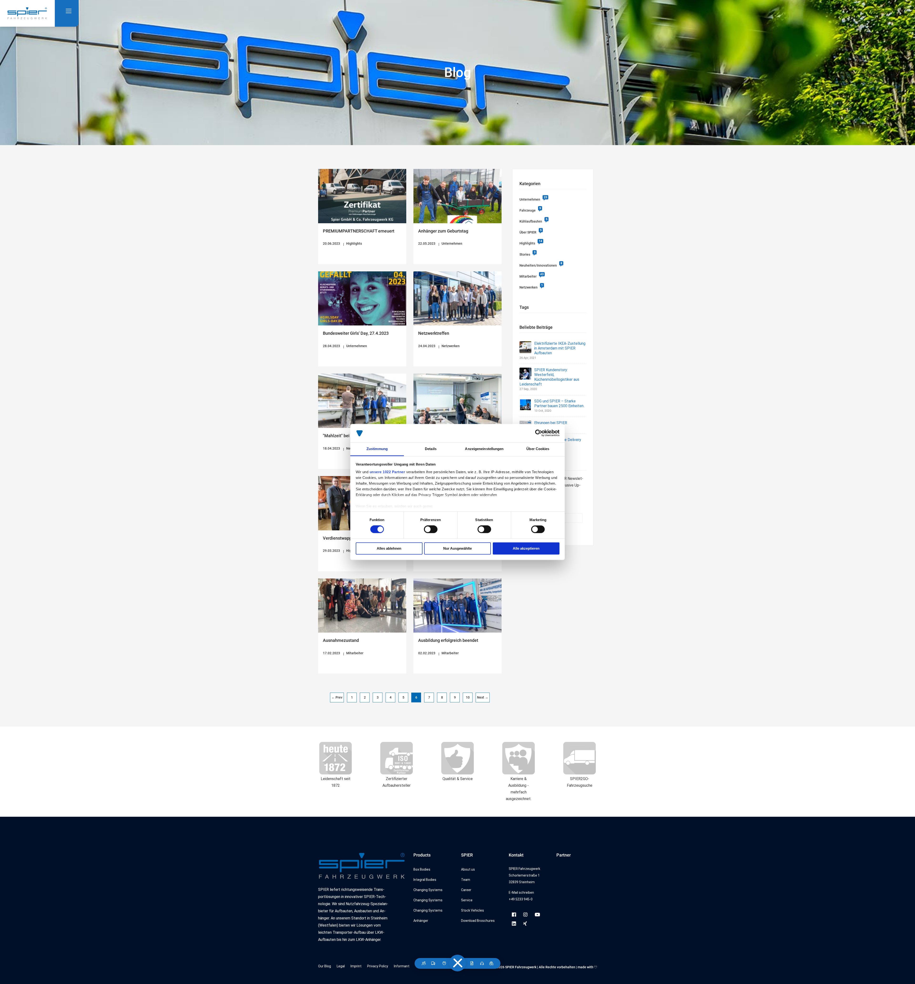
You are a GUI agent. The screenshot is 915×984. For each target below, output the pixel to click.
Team (465, 880)
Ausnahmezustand (341, 640)
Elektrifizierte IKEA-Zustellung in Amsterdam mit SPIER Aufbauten (559, 348)
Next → (482, 697)
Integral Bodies (424, 880)
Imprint (356, 966)
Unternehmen (452, 243)
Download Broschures (478, 921)
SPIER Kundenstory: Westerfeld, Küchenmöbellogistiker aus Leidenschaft (549, 377)
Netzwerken (451, 346)
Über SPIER (527, 232)
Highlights (354, 243)
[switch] (430, 529)
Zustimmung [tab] (377, 449)
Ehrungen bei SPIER (550, 423)
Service (467, 900)
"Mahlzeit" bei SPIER (342, 435)
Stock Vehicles (472, 910)
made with (586, 967)
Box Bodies (421, 869)
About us (468, 869)
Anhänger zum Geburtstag (443, 230)
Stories (524, 254)
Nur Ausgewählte (457, 548)
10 (468, 697)
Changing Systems (427, 890)
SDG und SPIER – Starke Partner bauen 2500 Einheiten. (559, 403)
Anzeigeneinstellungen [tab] (484, 449)
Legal (341, 966)
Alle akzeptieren (526, 548)
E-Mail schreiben (521, 892)
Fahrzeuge (527, 210)
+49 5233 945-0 (521, 899)
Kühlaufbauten (530, 221)
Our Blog (324, 966)
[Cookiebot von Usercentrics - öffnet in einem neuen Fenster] (538, 433)
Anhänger (420, 921)
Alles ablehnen (389, 548)
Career (466, 890)
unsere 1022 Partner (387, 472)
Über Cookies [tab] (537, 449)
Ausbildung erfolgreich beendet (448, 640)
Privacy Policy (377, 966)
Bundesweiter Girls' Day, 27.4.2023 (356, 333)
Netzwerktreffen (433, 333)
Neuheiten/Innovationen (538, 265)
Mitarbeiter (354, 653)
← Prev (336, 697)
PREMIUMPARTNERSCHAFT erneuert (358, 230)
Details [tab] (431, 449)
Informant (401, 966)
